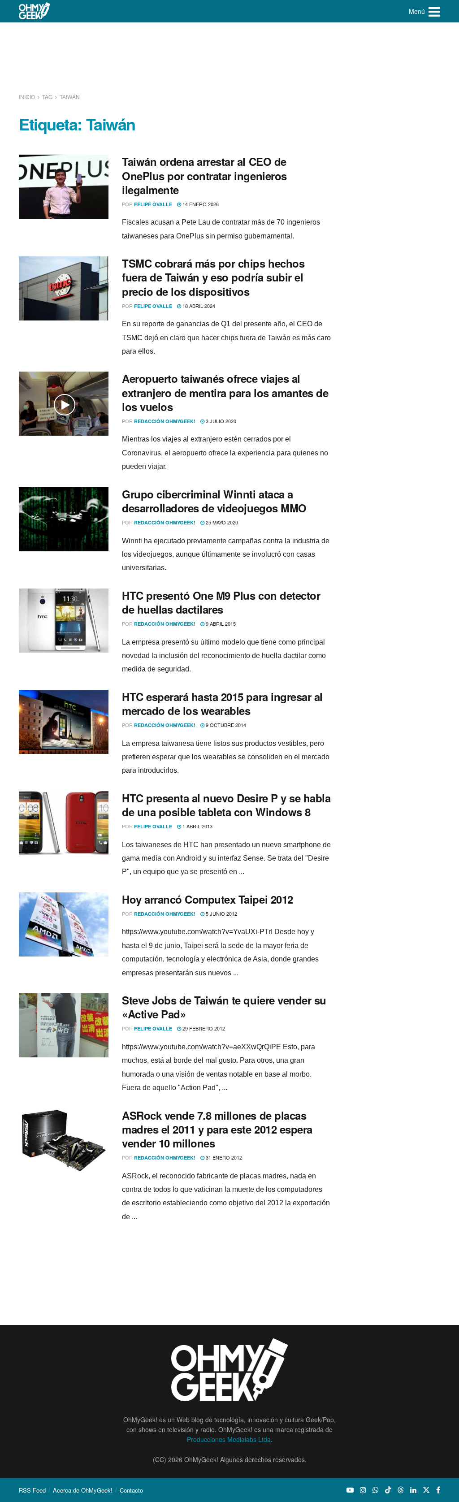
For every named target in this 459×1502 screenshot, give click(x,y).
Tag (47, 96)
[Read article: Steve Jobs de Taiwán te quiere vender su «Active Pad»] (63, 1025)
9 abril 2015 (220, 623)
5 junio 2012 (220, 913)
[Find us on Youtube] (350, 1490)
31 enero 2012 (223, 1157)
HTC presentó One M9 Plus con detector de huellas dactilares (221, 602)
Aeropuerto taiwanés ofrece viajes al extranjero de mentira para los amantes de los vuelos (225, 392)
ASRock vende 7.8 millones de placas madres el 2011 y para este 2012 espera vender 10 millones (217, 1129)
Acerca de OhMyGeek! (83, 1490)
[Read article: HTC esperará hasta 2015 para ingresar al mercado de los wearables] (63, 722)
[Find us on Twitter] (426, 1490)
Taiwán (70, 96)
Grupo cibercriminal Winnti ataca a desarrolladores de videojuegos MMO (214, 500)
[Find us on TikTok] (388, 1490)
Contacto (131, 1490)
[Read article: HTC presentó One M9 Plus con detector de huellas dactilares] (63, 621)
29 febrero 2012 (203, 1028)
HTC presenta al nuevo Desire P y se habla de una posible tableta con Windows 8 (226, 804)
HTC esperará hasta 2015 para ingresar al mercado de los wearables (222, 703)
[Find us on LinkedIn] (413, 1490)
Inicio (27, 96)
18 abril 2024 (198, 305)
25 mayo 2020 (221, 522)
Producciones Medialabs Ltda (229, 1439)
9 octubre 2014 (225, 724)
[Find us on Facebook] (438, 1490)
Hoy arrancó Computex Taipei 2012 (207, 899)
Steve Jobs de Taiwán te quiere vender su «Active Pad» (224, 1007)
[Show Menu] (434, 11)
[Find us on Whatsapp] (375, 1490)
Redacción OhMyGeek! (164, 421)
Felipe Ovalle (153, 204)
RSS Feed (32, 1490)
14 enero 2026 (200, 204)
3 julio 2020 (220, 420)
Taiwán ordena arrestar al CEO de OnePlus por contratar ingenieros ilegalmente (204, 175)
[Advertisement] (229, 56)
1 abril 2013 (196, 826)
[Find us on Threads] (401, 1490)
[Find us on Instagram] (363, 1490)
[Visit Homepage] (35, 11)
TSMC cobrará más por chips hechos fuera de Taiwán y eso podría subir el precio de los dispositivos (213, 277)
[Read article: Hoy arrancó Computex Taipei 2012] (63, 924)
